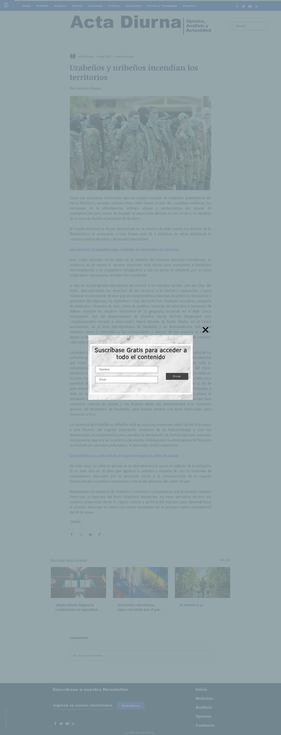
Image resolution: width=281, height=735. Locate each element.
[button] (205, 330)
